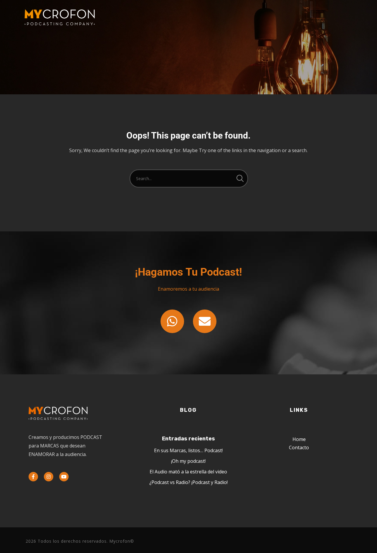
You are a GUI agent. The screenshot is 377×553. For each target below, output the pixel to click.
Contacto (299, 447)
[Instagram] (48, 476)
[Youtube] (64, 476)
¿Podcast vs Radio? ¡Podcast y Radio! (188, 482)
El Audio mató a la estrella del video (188, 471)
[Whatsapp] (172, 321)
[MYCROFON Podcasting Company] (59, 17)
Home (299, 439)
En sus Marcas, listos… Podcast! (188, 450)
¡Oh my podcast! (188, 461)
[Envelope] (204, 321)
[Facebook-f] (33, 476)
